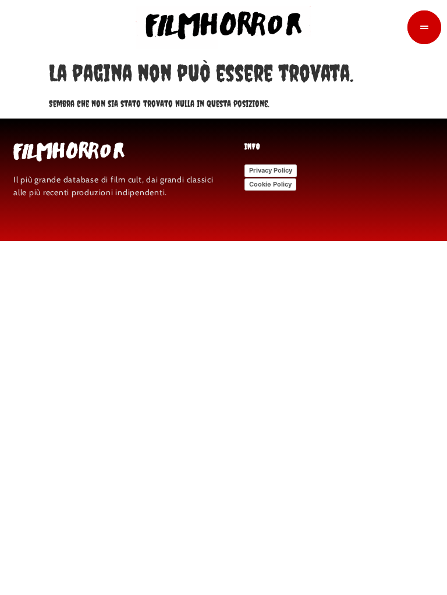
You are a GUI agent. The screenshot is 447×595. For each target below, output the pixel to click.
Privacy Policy (270, 170)
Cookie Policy (270, 184)
